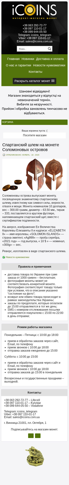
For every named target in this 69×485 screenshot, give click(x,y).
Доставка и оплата (50, 59)
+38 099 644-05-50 (35, 31)
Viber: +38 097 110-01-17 (34, 38)
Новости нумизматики (49, 65)
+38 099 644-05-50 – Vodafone (23, 405)
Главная (13, 59)
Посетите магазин (35, 135)
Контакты (35, 71)
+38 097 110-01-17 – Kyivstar (22, 402)
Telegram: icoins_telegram (34, 34)
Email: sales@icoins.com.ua (34, 41)
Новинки (28, 59)
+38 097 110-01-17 (34, 28)
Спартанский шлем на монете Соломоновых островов (30, 147)
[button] (34, 81)
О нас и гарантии (18, 65)
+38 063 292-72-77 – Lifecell (22, 400)
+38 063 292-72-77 (35, 25)
